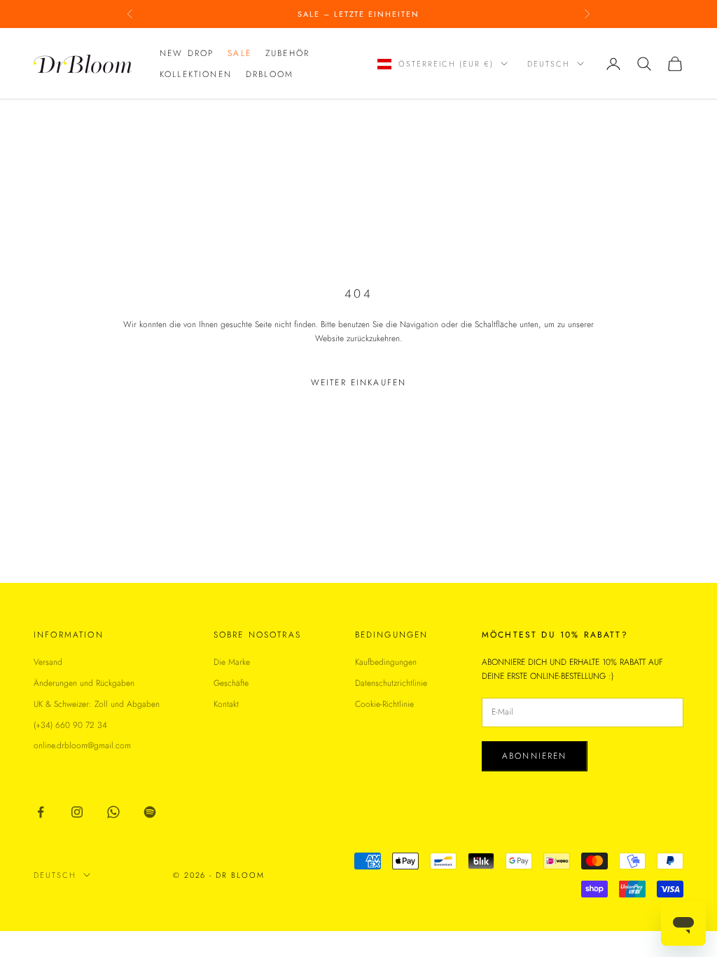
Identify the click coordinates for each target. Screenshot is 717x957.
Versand (48, 662)
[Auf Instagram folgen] (77, 812)
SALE (239, 53)
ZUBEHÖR (287, 53)
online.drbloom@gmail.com (82, 745)
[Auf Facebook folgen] (41, 812)
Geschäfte (231, 683)
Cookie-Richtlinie (384, 704)
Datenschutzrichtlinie (391, 683)
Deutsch (548, 63)
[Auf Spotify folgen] (150, 812)
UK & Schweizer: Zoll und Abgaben (97, 704)
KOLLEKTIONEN (196, 74)
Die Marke (232, 662)
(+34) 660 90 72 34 (70, 725)
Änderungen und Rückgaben (84, 683)
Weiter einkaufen (359, 382)
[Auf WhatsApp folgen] (113, 812)
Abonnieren (534, 756)
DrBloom (269, 74)
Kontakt (226, 704)
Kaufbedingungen (386, 662)
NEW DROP (187, 53)
